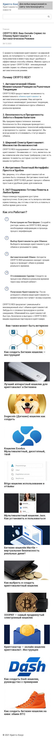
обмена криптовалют (29, 96)
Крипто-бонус (11, 4)
